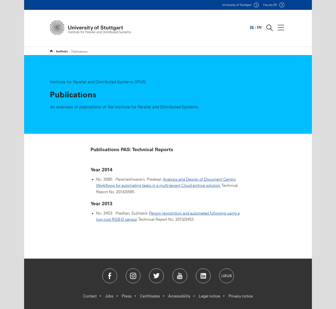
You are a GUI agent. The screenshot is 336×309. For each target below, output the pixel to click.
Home (51, 51)
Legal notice (209, 296)
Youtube (179, 275)
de (252, 27)
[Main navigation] (281, 27)
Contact (90, 296)
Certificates (150, 296)
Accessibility (179, 296)
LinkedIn (203, 275)
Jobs (109, 296)
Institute (62, 51)
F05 (270, 5)
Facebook (109, 275)
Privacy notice (241, 296)
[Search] (269, 27)
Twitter (156, 275)
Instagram (133, 275)
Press (127, 296)
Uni (236, 5)
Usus (226, 275)
